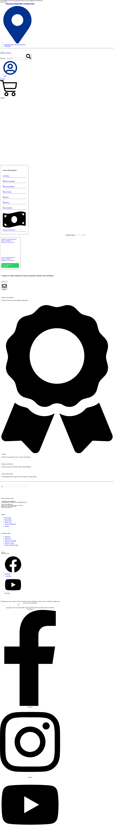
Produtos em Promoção (9, 230)
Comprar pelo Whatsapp (7, 265)
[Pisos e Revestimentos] (3, 185)
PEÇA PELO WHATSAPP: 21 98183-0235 (20, 4)
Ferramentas (6, 202)
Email (3, 281)
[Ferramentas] (3, 201)
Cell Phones (6, 176)
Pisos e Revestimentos (8, 186)
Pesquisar (2, 58)
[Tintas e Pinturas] (3, 190)
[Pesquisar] (28, 56)
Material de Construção (9, 181)
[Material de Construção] (3, 179)
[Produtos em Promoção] (14, 228)
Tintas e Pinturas (7, 192)
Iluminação (6, 197)
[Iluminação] (3, 195)
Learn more (6, 121)
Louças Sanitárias (7, 207)
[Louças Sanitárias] (3, 206)
